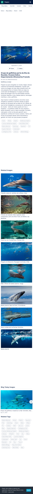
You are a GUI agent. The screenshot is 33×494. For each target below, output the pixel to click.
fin (29, 126)
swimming (15, 126)
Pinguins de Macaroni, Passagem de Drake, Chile (15, 262)
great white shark (23, 123)
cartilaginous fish (6, 131)
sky (23, 433)
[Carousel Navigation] (16, 403)
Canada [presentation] (19, 6)
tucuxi (20, 442)
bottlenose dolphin (25, 120)
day (15, 442)
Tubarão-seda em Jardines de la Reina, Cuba (14, 193)
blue (3, 428)
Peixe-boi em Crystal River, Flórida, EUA (12, 240)
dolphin (16, 120)
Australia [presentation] (12, 6)
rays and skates (16, 444)
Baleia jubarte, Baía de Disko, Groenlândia (13, 305)
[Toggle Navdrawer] (30, 2)
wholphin (11, 433)
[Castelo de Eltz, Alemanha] (2, 55)
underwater (16, 129)
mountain (4, 442)
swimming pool (6, 447)
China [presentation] (24, 6)
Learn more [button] (11, 491)
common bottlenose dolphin (9, 123)
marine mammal (6, 126)
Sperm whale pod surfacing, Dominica (12, 327)
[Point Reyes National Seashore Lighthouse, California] (30, 55)
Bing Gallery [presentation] (5, 6)
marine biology (24, 131)
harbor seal (14, 439)
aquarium (23, 126)
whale (9, 120)
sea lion (21, 425)
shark (3, 120)
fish (3, 423)
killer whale (15, 447)
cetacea (16, 131)
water (22, 423)
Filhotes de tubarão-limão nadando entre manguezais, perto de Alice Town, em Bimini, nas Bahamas (15, 216)
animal (14, 420)
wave (27, 433)
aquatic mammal (6, 129)
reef (14, 425)
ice (20, 439)
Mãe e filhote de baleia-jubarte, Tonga (12, 283)
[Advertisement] (16, 29)
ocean (27, 425)
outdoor (8, 425)
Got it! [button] (28, 490)
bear (22, 447)
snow (25, 439)
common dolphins (18, 436)
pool (18, 433)
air (10, 442)
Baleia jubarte (5, 349)
